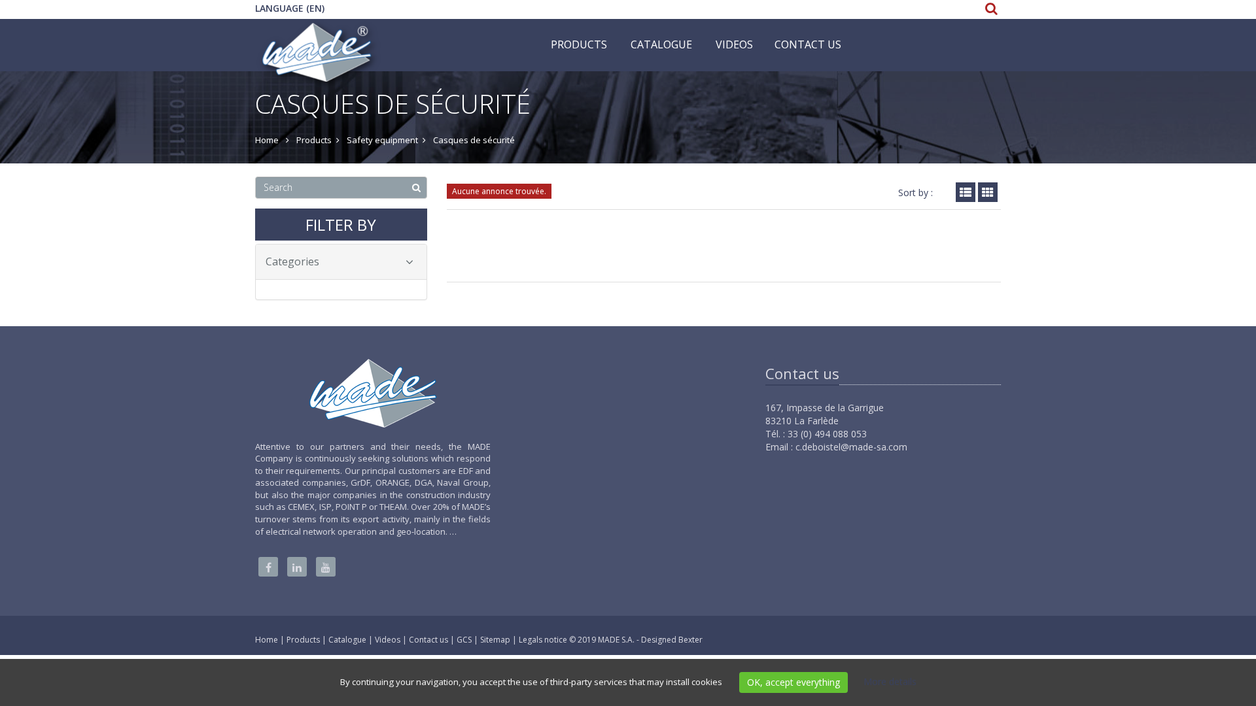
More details (890, 681)
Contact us (808, 44)
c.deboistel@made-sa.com (851, 447)
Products (579, 44)
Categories (292, 261)
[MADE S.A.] (318, 35)
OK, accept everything (793, 682)
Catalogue (661, 44)
